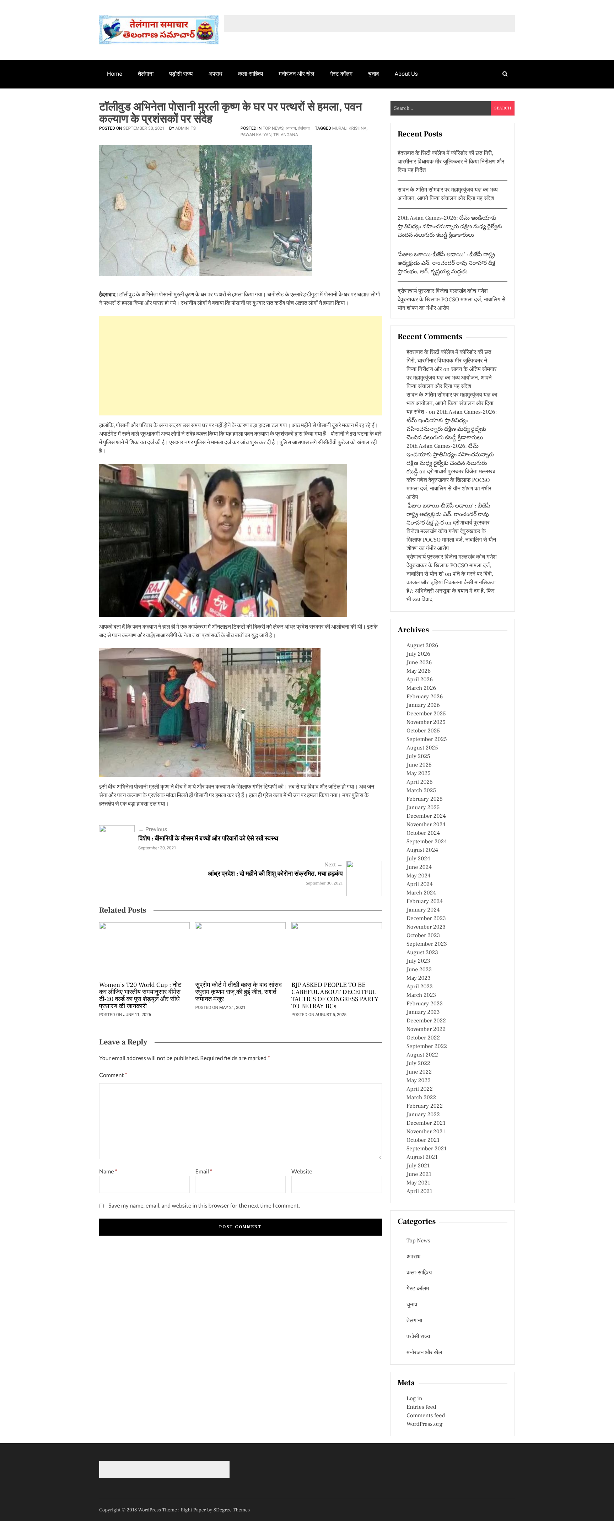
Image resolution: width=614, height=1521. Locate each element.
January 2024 (423, 910)
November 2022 (426, 1029)
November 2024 (426, 824)
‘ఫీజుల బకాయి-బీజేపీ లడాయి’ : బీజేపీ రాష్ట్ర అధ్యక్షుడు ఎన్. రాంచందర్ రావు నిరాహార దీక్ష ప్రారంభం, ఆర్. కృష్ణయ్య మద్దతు (446, 263)
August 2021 (422, 1157)
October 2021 (423, 1140)
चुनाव (373, 73)
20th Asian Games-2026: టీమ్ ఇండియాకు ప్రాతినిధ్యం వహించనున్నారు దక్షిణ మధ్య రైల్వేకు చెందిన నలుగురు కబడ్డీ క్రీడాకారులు (450, 227)
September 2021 (426, 1148)
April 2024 (419, 884)
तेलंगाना (146, 73)
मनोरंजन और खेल (296, 73)
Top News (273, 128)
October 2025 (423, 731)
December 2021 (426, 1123)
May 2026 (418, 671)
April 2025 (419, 782)
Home (114, 73)
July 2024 (418, 858)
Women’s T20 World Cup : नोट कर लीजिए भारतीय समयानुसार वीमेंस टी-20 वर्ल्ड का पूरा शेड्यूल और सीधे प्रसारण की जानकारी (140, 996)
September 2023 (426, 944)
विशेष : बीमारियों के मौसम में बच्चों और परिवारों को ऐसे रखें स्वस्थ (208, 839)
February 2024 (424, 901)
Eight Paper (194, 1510)
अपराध (215, 73)
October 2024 (423, 833)
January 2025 (423, 807)
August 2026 (422, 645)
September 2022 (426, 1046)
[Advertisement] (240, 365)
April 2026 (419, 679)
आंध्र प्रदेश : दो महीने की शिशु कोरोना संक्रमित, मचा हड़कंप (275, 874)
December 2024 (426, 816)
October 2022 (423, 1038)
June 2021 (418, 1174)
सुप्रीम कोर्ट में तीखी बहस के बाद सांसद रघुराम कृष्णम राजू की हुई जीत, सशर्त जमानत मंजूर (238, 992)
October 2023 (423, 935)
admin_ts (185, 128)
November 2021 (425, 1131)
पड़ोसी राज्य (181, 73)
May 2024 (418, 876)
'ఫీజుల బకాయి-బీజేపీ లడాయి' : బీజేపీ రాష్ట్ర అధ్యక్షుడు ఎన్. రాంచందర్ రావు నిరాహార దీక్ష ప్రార (448, 514)
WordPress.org (424, 1424)
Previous (152, 829)
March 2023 (421, 995)
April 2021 (419, 1191)
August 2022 (422, 1055)
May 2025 (418, 773)
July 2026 (418, 654)
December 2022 (426, 1021)
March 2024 (421, 893)
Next (333, 865)
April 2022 (419, 1089)
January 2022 (423, 1114)
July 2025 (418, 756)
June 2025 (419, 765)
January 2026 (423, 705)
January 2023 (423, 1012)
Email (203, 1171)
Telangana (285, 134)
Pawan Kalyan (256, 134)
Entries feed (421, 1407)
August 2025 (422, 748)
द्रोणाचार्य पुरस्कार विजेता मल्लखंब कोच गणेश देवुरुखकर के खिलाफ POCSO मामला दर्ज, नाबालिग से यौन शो (451, 566)
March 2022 (421, 1097)
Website (301, 1171)
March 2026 (421, 688)
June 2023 (419, 969)
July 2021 (418, 1166)
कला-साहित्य (250, 73)
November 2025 (426, 722)
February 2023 (424, 1003)
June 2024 (419, 867)
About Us (406, 73)
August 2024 (422, 850)
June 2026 (419, 662)
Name (108, 1171)
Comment (113, 1075)
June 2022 (419, 1072)
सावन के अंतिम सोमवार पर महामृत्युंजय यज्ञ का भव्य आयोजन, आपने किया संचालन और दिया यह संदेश (451, 378)
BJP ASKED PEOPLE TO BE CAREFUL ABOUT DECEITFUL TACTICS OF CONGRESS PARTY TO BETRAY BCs (334, 996)
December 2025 (426, 713)
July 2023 (418, 961)
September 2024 (426, 841)
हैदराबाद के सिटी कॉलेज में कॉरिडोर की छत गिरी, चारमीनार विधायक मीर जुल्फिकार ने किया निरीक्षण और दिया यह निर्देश (451, 162)
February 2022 (424, 1106)
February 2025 (424, 799)
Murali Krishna (349, 128)
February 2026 (424, 696)
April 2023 (419, 986)
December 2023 (426, 918)
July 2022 (418, 1063)
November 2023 (426, 927)
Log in (414, 1398)
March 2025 (421, 790)
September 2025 (426, 739)
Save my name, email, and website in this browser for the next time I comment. (204, 1205)
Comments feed (425, 1415)
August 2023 (422, 952)
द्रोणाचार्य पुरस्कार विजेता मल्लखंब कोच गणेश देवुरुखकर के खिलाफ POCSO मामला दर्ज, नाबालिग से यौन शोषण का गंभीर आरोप (452, 300)
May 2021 (418, 1183)
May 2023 (418, 978)
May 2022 (418, 1080)
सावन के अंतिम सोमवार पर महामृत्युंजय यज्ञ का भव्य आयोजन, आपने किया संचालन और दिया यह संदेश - (451, 404)
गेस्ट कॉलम (341, 73)
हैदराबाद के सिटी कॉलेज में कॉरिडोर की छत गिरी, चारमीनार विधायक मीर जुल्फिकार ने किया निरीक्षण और (448, 361)
